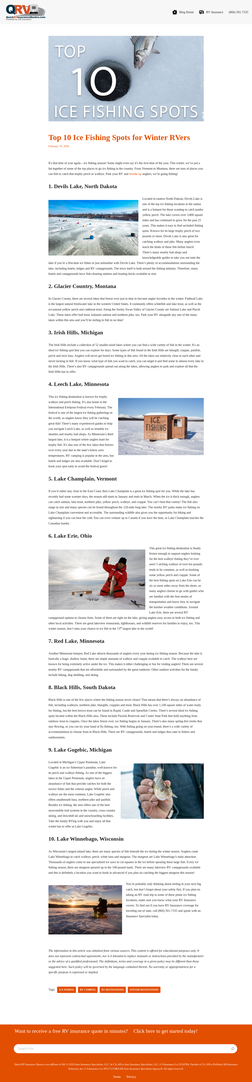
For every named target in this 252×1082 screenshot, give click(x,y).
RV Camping (88, 989)
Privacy (131, 1076)
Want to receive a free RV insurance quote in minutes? (71, 1031)
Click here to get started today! (165, 1031)
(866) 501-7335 (238, 12)
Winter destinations (144, 989)
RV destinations (113, 989)
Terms (117, 1076)
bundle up (135, 174)
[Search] (232, 1049)
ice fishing (66, 989)
